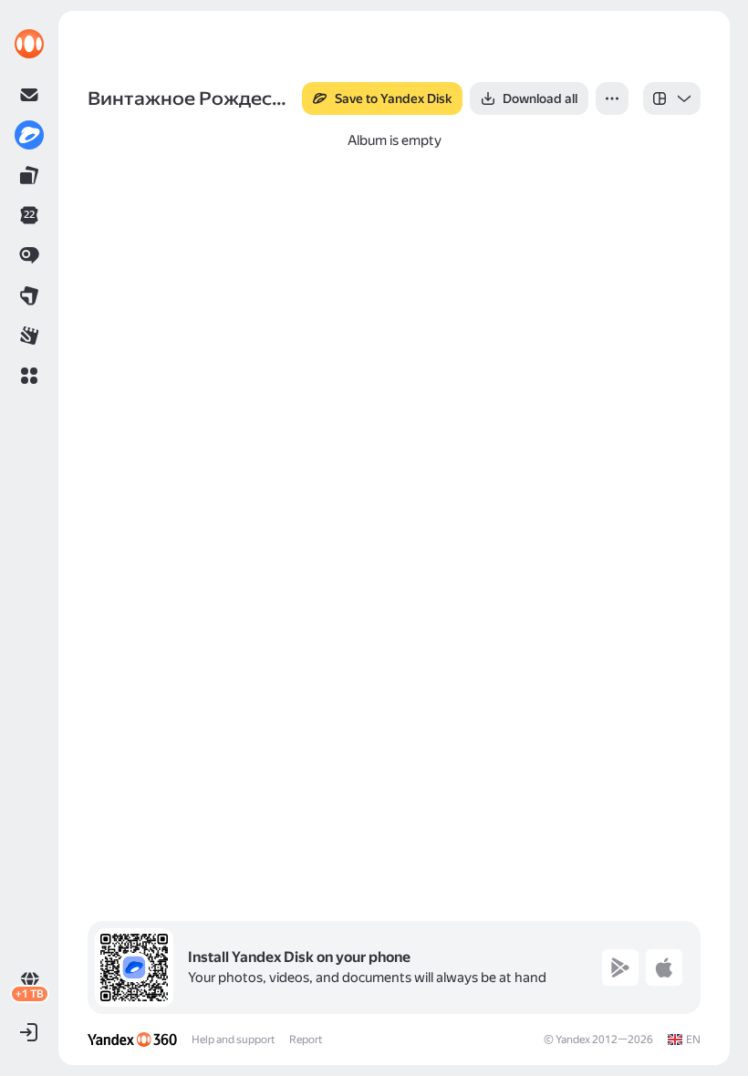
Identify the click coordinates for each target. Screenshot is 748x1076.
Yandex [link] (573, 1039)
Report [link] (305, 1039)
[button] (29, 375)
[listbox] (672, 98)
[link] (29, 43)
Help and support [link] (233, 1039)
